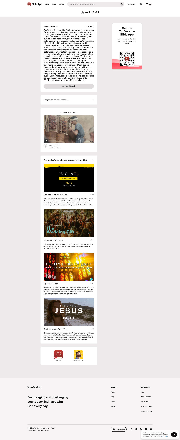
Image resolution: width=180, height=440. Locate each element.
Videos (61, 4)
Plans (54, 4)
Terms (53, 428)
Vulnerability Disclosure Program (38, 430)
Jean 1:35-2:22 (56, 145)
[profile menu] (148, 4)
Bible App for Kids (78, 360)
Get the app (131, 4)
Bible (47, 4)
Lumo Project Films (54, 148)
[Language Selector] (141, 4)
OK (174, 434)
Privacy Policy (45, 428)
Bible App (58, 360)
